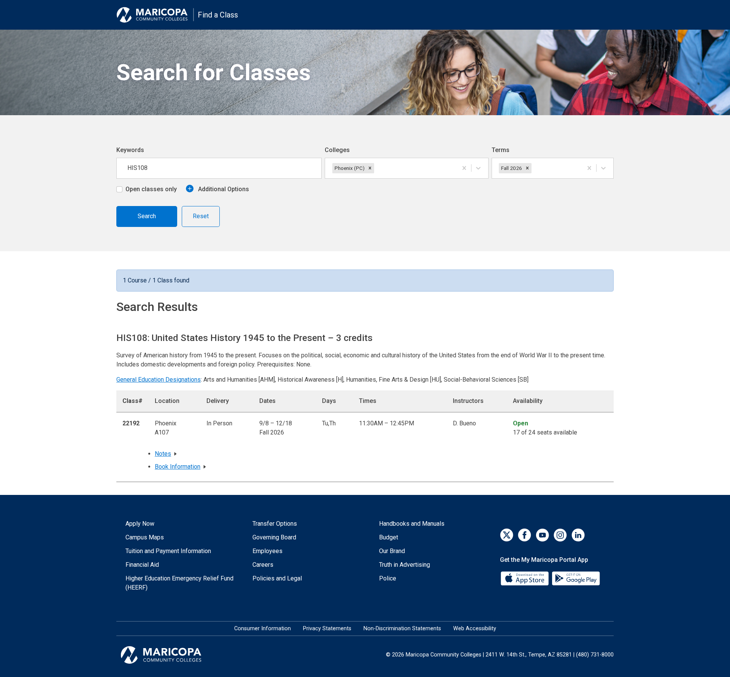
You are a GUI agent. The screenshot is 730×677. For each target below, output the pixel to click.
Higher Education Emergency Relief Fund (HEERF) (179, 583)
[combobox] (376, 168)
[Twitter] (506, 535)
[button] (370, 168)
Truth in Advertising (404, 564)
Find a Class (218, 14)
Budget (388, 537)
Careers (262, 564)
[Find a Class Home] (155, 15)
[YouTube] (542, 535)
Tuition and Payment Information (168, 551)
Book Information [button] (177, 466)
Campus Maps (144, 537)
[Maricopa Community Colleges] (170, 655)
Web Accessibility (474, 628)
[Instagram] (560, 535)
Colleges (337, 150)
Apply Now (139, 523)
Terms (500, 150)
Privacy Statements (327, 628)
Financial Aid (142, 564)
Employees (267, 551)
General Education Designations (158, 379)
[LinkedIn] (578, 535)
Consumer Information (262, 628)
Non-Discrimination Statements (402, 628)
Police (387, 578)
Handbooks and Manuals (411, 523)
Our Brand (392, 551)
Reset (201, 216)
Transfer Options (274, 523)
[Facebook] (524, 535)
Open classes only (151, 189)
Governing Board (274, 537)
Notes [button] (163, 453)
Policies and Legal (277, 578)
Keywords (130, 150)
